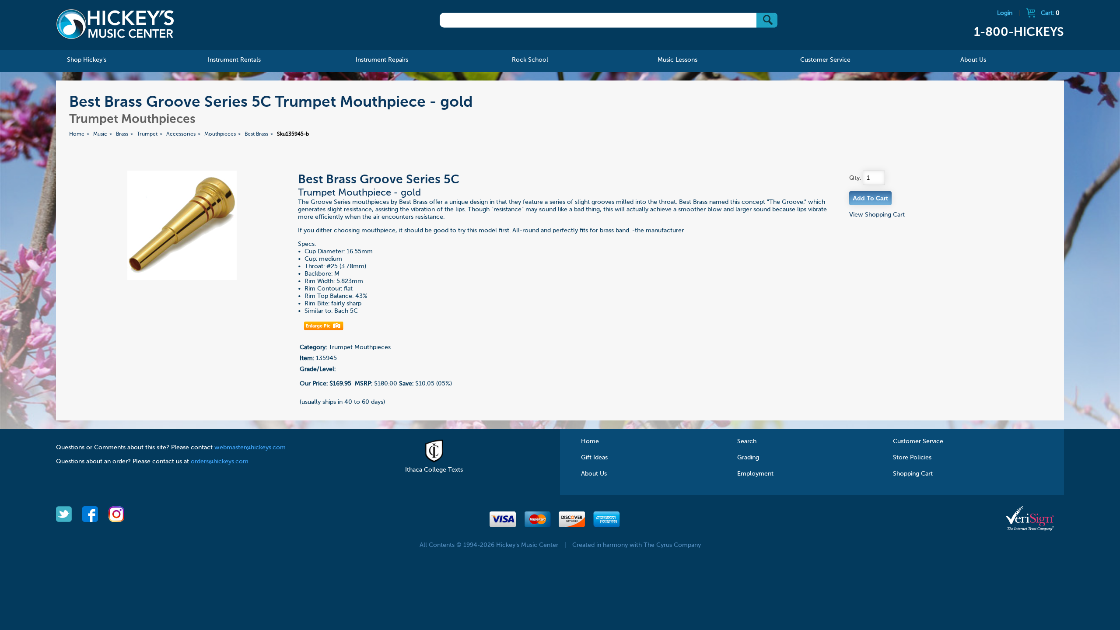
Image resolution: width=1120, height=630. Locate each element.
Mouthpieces (220, 134)
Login (1004, 13)
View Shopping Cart (877, 215)
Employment (755, 474)
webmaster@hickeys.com (250, 447)
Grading (748, 458)
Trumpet (147, 134)
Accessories (181, 134)
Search (746, 441)
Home (76, 134)
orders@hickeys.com (219, 461)
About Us (594, 474)
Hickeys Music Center (115, 24)
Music (100, 134)
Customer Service (918, 441)
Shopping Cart (913, 474)
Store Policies (912, 458)
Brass (122, 134)
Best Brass (256, 134)
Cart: (1050, 13)
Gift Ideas (594, 458)
